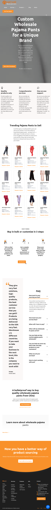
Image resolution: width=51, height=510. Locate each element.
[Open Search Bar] (46, 15)
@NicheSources (41, 494)
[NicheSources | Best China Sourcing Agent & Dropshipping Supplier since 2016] (9, 2)
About (35, 7)
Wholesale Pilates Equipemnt (22, 486)
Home (5, 7)
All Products (22, 489)
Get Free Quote (8, 11)
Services (12, 7)
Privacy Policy (46, 508)
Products (21, 7)
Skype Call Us (41, 498)
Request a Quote (6, 165)
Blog (30, 7)
